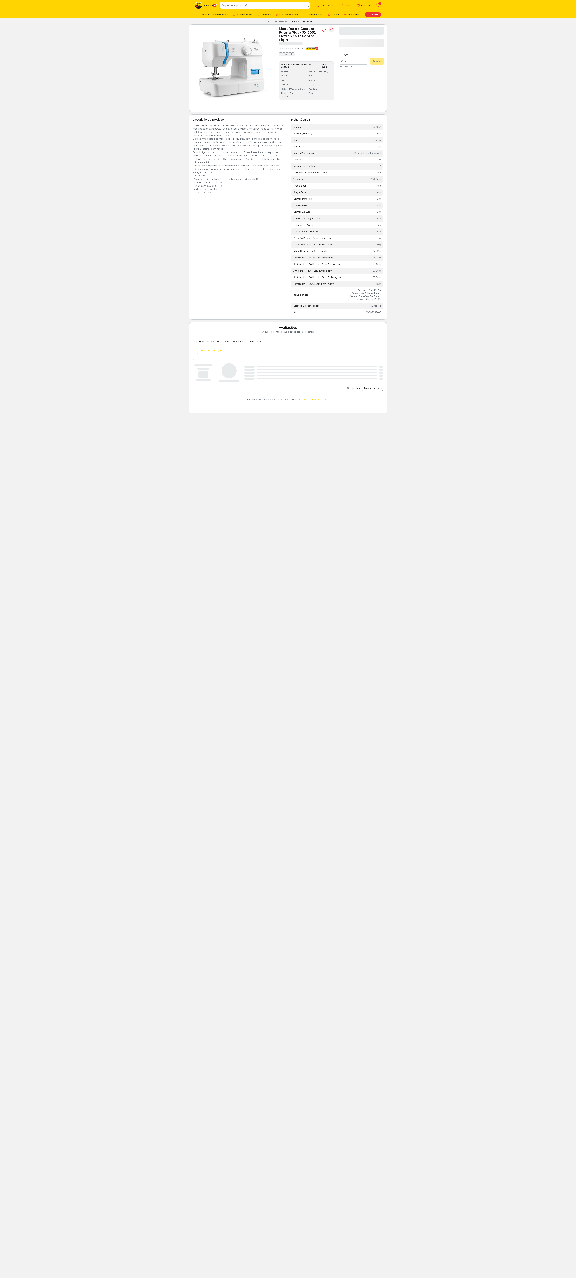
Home (266, 21)
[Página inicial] (206, 5)
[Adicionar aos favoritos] (324, 30)
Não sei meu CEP (346, 67)
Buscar (377, 61)
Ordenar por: (353, 388)
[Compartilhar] (331, 29)
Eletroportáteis (280, 21)
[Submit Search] (307, 5)
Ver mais (324, 65)
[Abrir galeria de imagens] (233, 68)
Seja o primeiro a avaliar (316, 399)
